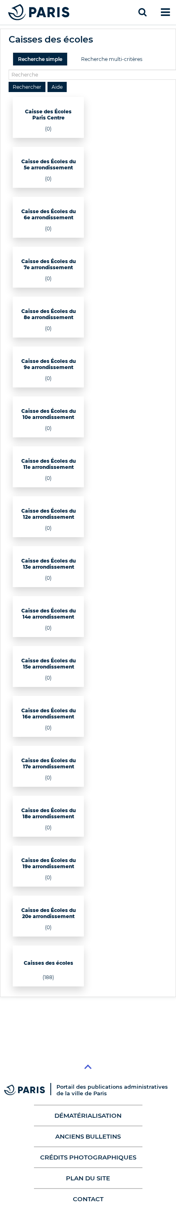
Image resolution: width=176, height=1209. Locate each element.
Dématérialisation (88, 1115)
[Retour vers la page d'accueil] (39, 12)
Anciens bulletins (88, 1136)
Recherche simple (40, 59)
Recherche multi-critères (111, 59)
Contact (88, 1199)
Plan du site (88, 1178)
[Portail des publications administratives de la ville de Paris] (30, 1089)
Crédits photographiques (88, 1157)
